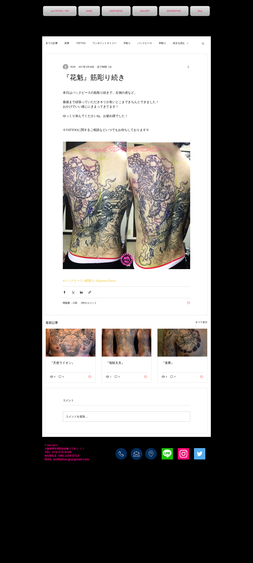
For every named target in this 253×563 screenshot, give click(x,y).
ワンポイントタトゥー (104, 43)
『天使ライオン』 (62, 363)
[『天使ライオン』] (71, 343)
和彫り (162, 43)
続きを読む (179, 43)
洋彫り (127, 43)
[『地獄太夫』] (126, 343)
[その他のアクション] (188, 67)
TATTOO (81, 43)
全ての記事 (52, 43)
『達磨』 (168, 363)
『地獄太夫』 (115, 363)
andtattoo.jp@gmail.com (71, 459)
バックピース (145, 43)
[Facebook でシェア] (64, 292)
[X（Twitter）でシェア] (73, 292)
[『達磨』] (182, 343)
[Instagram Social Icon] (183, 453)
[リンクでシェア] (89, 292)
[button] (203, 43)
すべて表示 (201, 322)
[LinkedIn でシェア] (81, 292)
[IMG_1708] (167, 453)
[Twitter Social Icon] (199, 453)
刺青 (67, 43)
